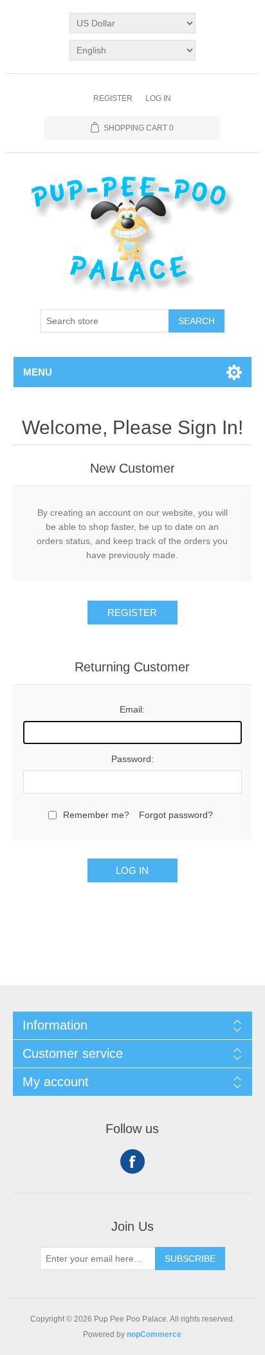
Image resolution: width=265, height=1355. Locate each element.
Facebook (132, 1161)
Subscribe (190, 1258)
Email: (132, 709)
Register (112, 98)
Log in (158, 98)
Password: (132, 759)
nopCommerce (154, 1334)
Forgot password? (176, 815)
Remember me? (96, 815)
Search (196, 321)
